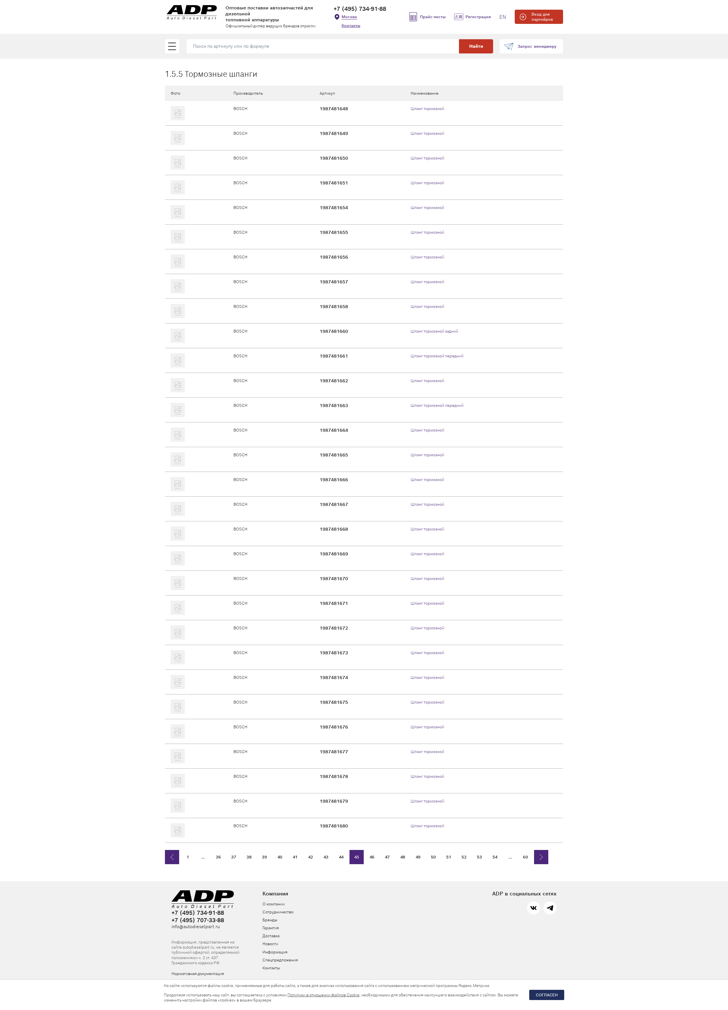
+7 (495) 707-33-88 (197, 920)
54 (495, 857)
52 (464, 857)
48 (402, 857)
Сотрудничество (277, 911)
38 (249, 857)
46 (372, 857)
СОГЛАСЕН (547, 994)
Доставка (271, 935)
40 (280, 857)
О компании (273, 904)
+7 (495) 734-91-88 (360, 9)
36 (218, 857)
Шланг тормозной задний (434, 331)
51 (448, 857)
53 (479, 857)
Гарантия (270, 927)
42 (310, 857)
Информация (275, 952)
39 (264, 857)
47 (387, 857)
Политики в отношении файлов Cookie (323, 994)
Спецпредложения (280, 960)
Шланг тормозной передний (437, 355)
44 (341, 857)
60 (525, 857)
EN (502, 17)
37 (233, 857)
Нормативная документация (197, 973)
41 (295, 857)
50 (433, 857)
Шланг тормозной (427, 108)
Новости (270, 943)
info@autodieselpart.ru (195, 927)
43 (326, 857)
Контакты (351, 25)
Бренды (269, 919)
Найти (476, 46)
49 (418, 857)
